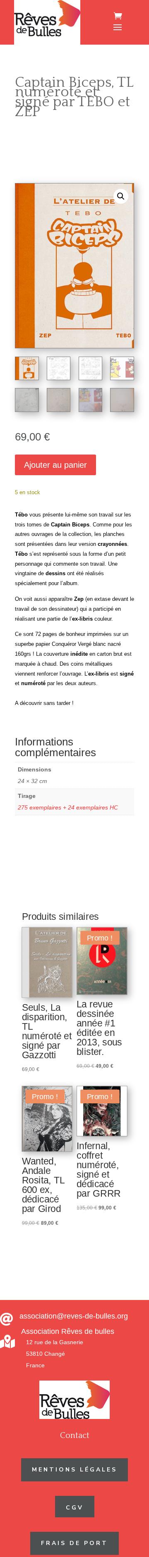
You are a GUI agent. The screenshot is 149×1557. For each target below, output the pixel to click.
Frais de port (74, 1543)
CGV (75, 1508)
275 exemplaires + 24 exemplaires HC (68, 807)
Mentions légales (74, 1470)
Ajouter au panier (55, 464)
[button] (120, 196)
